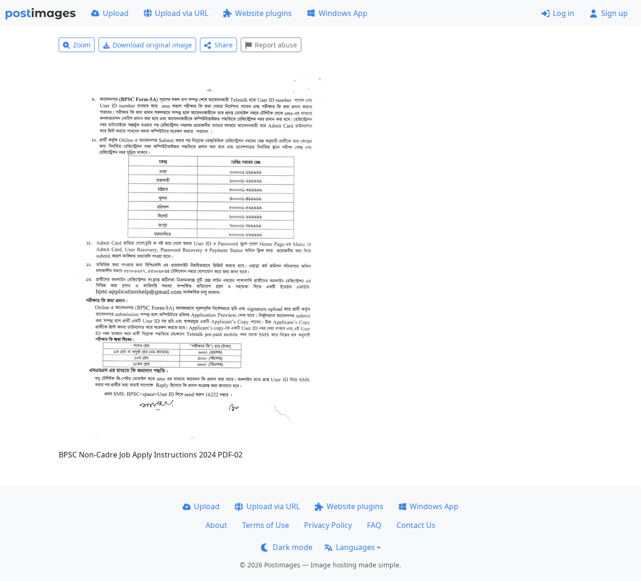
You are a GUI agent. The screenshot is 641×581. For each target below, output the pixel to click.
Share (223, 44)
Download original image (152, 44)
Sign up (614, 13)
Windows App (343, 13)
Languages (355, 547)
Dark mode (293, 547)
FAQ (374, 525)
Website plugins (263, 13)
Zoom (82, 44)
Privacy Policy (328, 525)
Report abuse (276, 44)
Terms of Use (265, 525)
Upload (116, 13)
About (216, 525)
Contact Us (416, 525)
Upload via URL (181, 13)
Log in (563, 13)
